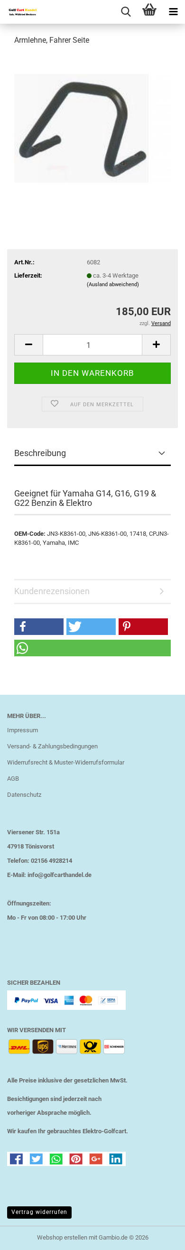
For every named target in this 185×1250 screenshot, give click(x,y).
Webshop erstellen (62, 1237)
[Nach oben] (159, 1235)
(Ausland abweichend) (113, 284)
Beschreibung (40, 453)
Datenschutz (24, 794)
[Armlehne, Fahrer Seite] (92, 125)
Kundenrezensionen (52, 591)
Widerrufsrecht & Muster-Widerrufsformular (65, 762)
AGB (13, 778)
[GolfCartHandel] (19, 12)
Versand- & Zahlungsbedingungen (52, 746)
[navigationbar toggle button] (173, 12)
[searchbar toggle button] (126, 12)
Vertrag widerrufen (39, 1212)
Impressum (22, 730)
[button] (28, 344)
